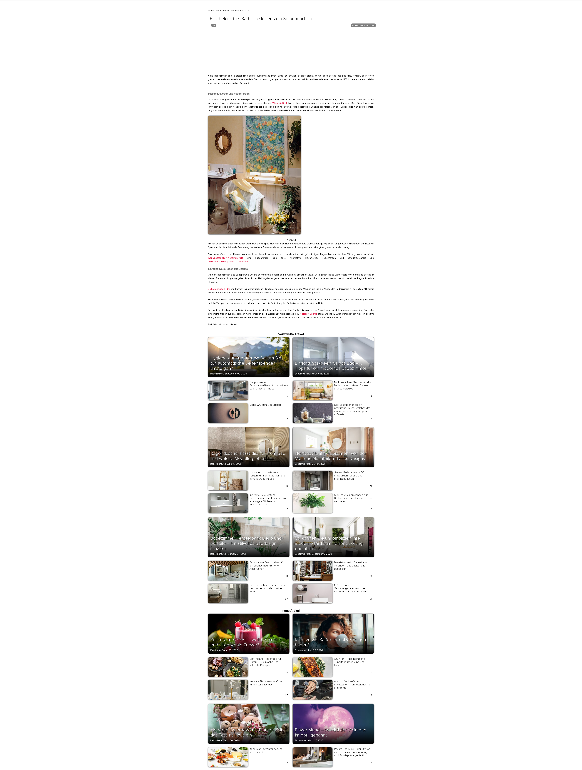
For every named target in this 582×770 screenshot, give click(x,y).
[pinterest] (212, 119)
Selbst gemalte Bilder (219, 289)
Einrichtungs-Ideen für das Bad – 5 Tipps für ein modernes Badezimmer (330, 365)
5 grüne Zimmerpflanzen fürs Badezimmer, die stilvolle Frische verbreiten (353, 498)
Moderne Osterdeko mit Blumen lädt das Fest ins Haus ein (246, 732)
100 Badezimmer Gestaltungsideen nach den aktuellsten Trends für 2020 (350, 588)
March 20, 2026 (231, 740)
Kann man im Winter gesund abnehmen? (266, 750)
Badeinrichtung (240, 10)
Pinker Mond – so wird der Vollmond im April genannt (330, 732)
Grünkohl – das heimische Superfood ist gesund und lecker (349, 662)
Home (211, 10)
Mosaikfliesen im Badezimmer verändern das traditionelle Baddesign (351, 565)
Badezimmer (222, 10)
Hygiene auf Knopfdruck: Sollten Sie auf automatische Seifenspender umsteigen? (245, 363)
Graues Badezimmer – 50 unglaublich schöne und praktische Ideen (349, 475)
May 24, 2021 (318, 463)
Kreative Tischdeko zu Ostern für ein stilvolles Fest (266, 683)
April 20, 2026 (315, 650)
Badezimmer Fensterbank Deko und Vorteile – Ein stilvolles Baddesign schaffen (246, 543)
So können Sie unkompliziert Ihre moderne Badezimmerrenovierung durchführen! (329, 543)
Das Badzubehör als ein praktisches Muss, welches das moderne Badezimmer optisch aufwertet (352, 409)
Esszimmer (216, 650)
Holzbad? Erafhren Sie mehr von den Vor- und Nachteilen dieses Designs (331, 456)
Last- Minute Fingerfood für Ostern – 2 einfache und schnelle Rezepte (265, 662)
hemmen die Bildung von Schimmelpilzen (228, 261)
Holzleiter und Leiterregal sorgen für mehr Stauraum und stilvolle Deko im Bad (267, 475)
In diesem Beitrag (308, 313)
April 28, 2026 (230, 650)
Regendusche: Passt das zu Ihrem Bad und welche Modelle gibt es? (247, 456)
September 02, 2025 (236, 373)
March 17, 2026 (315, 740)
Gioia (354, 25)
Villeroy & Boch (280, 103)
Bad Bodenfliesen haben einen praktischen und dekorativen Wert (267, 588)
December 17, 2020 (322, 553)
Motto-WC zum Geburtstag (265, 404)
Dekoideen (216, 740)
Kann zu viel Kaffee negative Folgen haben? (330, 642)
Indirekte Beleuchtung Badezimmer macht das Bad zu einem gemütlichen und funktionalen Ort (267, 499)
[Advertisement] (291, 50)
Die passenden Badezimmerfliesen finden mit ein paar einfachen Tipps (268, 385)
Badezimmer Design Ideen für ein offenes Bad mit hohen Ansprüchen (266, 565)
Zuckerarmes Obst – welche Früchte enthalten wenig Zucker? (246, 642)
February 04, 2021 (236, 553)
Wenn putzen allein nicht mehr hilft (225, 258)
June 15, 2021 (234, 463)
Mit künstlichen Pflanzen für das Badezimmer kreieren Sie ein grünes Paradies (352, 385)
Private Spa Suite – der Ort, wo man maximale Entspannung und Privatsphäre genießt (352, 752)
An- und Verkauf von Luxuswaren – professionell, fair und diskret (352, 684)
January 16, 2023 (320, 373)
